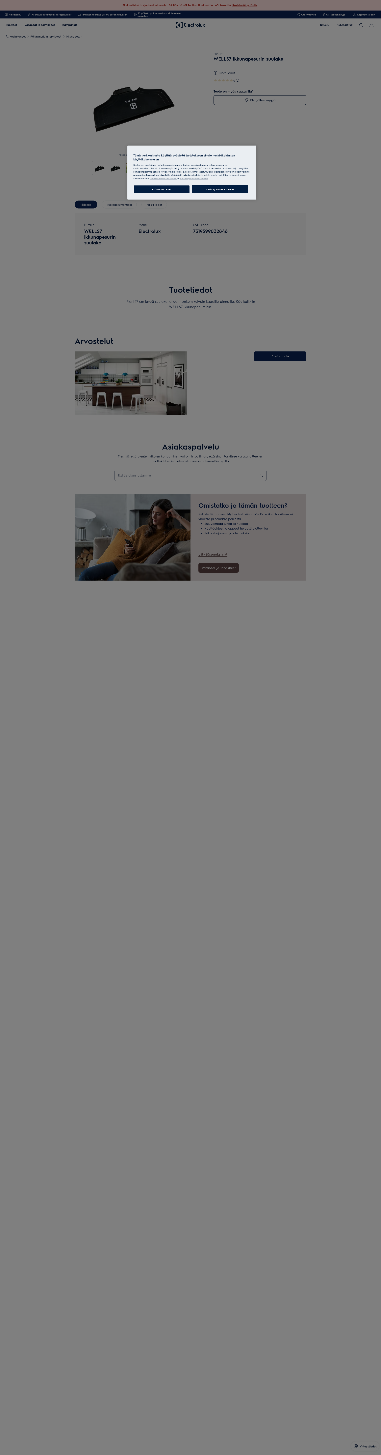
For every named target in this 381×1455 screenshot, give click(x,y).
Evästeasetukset (161, 189)
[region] (191, 173)
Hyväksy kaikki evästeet (220, 189)
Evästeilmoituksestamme (163, 178)
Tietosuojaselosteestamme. (194, 178)
